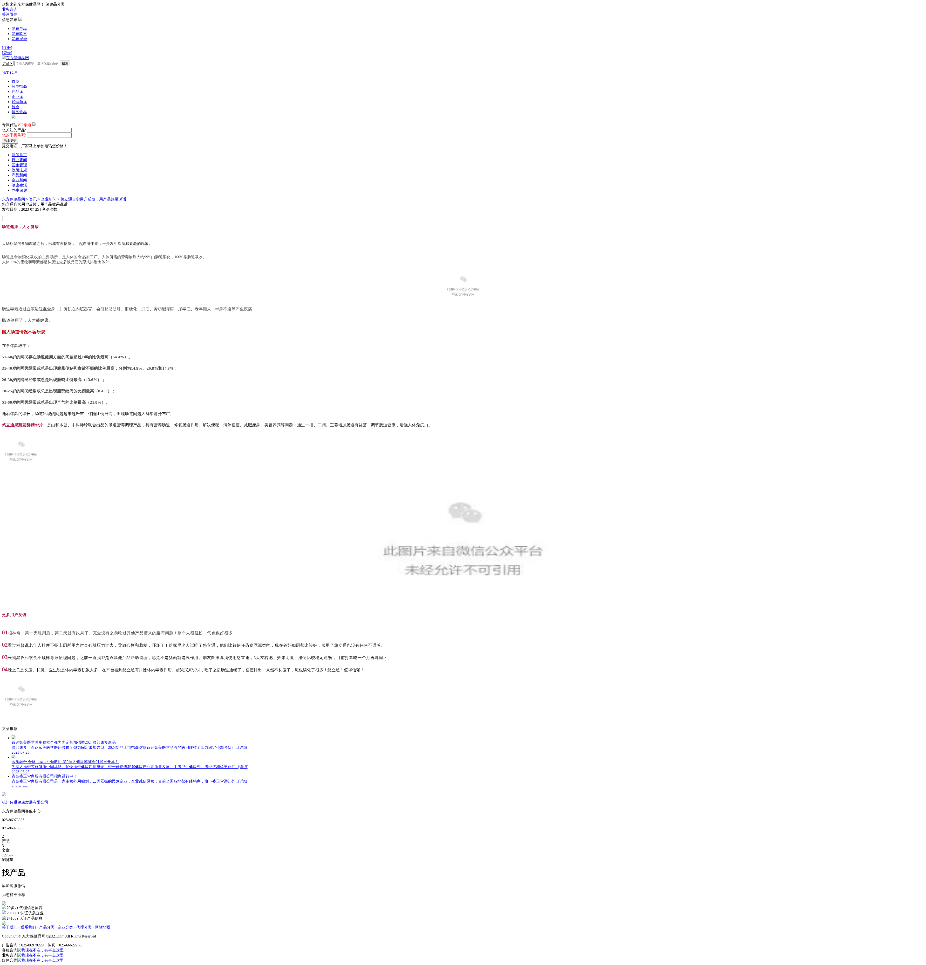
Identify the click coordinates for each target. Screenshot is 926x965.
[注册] (7, 48)
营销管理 (19, 165)
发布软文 (19, 34)
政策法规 (19, 170)
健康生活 (19, 185)
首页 (15, 81)
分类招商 (19, 86)
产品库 (17, 92)
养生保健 (19, 190)
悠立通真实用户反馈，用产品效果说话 (93, 199)
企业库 (17, 97)
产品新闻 (19, 175)
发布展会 (19, 39)
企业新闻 (19, 180)
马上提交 (10, 140)
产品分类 (46, 927)
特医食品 (19, 112)
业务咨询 (9, 9)
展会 (15, 107)
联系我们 (28, 927)
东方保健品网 (13, 199)
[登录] (7, 53)
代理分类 (84, 927)
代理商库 (19, 102)
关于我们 (9, 927)
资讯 (33, 199)
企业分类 (65, 927)
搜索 (65, 63)
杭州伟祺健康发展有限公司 (25, 802)
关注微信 (9, 14)
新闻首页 (19, 155)
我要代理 (9, 72)
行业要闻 (19, 160)
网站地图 (102, 927)
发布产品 (19, 29)
